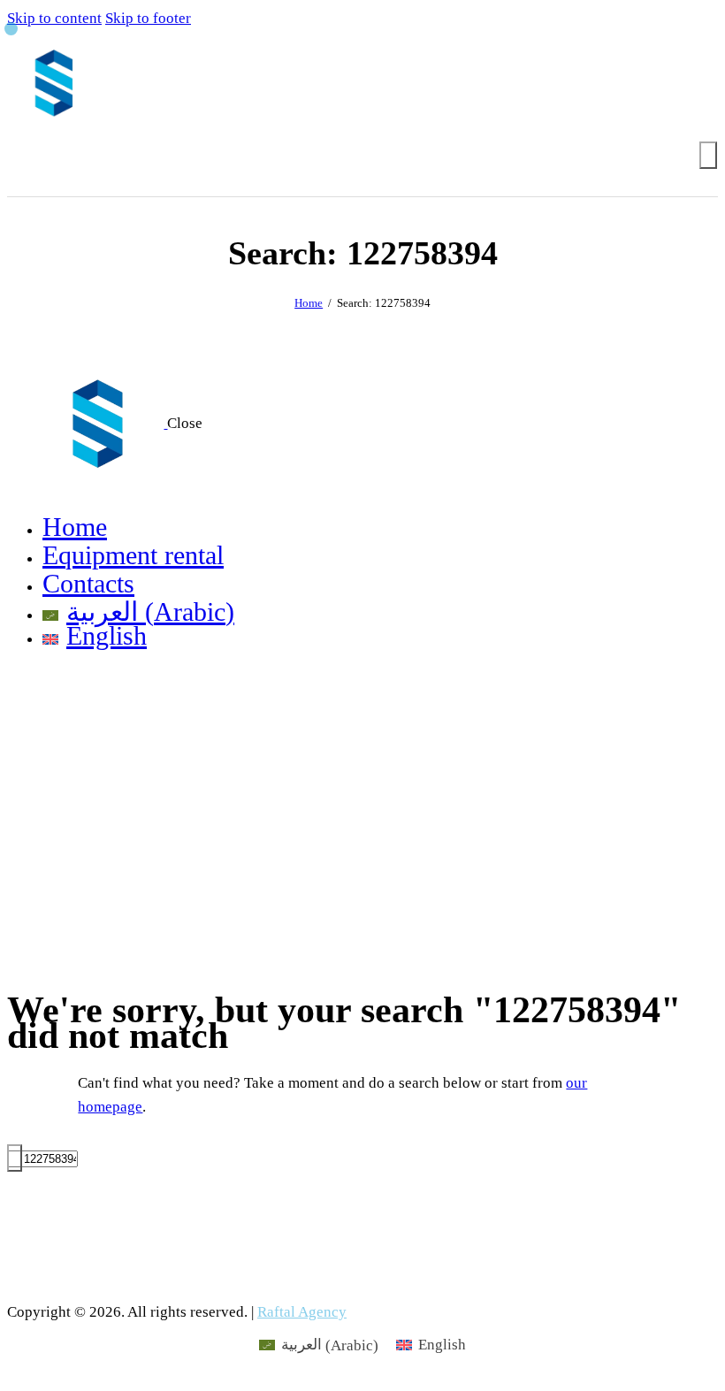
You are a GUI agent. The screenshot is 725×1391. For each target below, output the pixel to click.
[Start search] (708, 155)
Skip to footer (148, 18)
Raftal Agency (302, 1311)
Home (308, 303)
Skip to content (54, 18)
